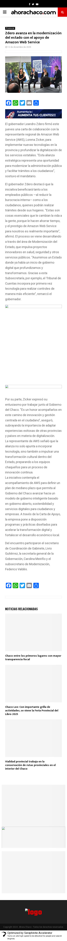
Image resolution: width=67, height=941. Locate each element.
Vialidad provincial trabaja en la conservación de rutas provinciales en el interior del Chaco (30, 765)
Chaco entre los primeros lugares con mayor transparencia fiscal (33, 658)
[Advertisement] (33, 350)
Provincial (10, 28)
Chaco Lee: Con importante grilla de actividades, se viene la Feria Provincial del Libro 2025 (31, 710)
